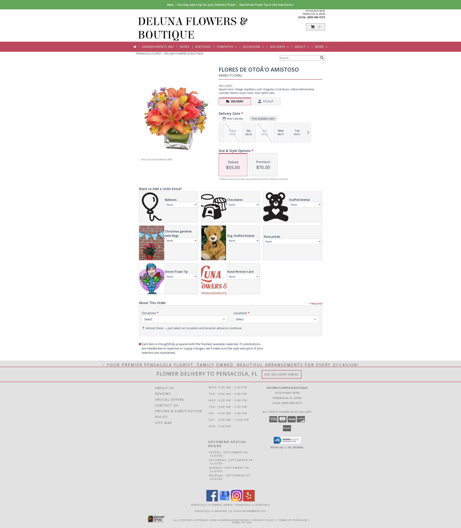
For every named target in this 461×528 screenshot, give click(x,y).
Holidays (277, 47)
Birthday (203, 47)
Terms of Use (242, 522)
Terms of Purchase (292, 520)
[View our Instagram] (236, 500)
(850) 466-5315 (316, 17)
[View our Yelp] (249, 500)
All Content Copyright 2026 (195, 520)
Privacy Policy (264, 520)
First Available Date (263, 118)
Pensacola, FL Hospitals (253, 504)
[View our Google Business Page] (224, 500)
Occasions (251, 47)
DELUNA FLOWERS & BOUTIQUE (192, 28)
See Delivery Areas (281, 374)
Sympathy (225, 47)
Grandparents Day (158, 47)
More (319, 47)
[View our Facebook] (212, 500)
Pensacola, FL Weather (211, 511)
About (300, 47)
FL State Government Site (248, 511)
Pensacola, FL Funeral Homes (211, 504)
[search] (322, 58)
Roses (184, 47)
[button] (315, 26)
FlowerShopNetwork (233, 520)
